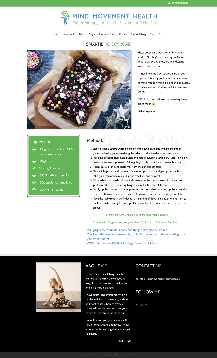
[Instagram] (146, 305)
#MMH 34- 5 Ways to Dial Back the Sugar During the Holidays (122, 243)
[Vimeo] (141, 305)
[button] (160, 34)
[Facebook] (137, 305)
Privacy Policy (132, 355)
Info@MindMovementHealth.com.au (159, 278)
